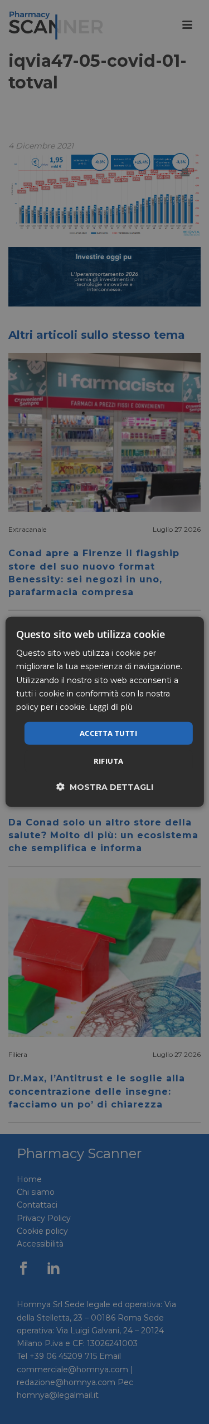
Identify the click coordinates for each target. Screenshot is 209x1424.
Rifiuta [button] (109, 761)
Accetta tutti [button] (108, 733)
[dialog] (104, 712)
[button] (104, 786)
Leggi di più (111, 706)
